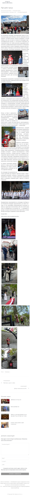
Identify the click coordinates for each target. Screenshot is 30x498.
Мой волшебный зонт (15, 406)
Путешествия (17, 10)
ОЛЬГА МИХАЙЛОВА (8, 2)
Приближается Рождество (16, 399)
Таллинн (7, 372)
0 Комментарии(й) (22, 12)
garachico (9, 10)
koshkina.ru (20, 494)
